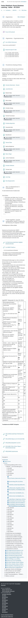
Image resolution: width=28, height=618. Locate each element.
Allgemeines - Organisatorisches (15, 38)
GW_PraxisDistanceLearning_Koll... (24, 10)
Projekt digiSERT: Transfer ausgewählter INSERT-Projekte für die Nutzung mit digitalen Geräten (15, 221)
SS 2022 (4, 595)
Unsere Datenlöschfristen (7, 614)
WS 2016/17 (5, 612)
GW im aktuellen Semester (8, 591)
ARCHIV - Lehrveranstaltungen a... (15, 10)
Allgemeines (9, 17)
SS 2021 (4, 598)
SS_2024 (19, 10)
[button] (3, 17)
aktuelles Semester (6, 594)
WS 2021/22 (5, 597)
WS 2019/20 (5, 603)
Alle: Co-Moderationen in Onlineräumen (13, 187)
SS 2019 (4, 604)
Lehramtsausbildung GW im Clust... (8, 10)
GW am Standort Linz (7, 589)
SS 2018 (4, 607)
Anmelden (23, 1)
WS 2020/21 (5, 600)
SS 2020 (4, 601)
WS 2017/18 (5, 609)
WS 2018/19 (5, 606)
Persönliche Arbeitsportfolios (14, 65)
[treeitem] (14, 518)
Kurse (5, 463)
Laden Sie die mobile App (7, 616)
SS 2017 (4, 610)
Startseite (2, 10)
